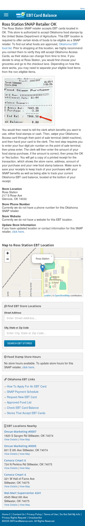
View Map (24, 439)
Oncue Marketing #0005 (20, 446)
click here (18, 231)
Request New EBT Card (22, 397)
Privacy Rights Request (14, 518)
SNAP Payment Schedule (23, 392)
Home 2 (6, 514)
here (82, 8)
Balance (41, 15)
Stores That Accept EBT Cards (26, 413)
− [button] (7, 259)
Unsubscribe (35, 518)
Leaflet (47, 295)
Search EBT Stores (19, 343)
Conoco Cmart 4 (15, 474)
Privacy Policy (34, 514)
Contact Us (19, 514)
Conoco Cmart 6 (15, 460)
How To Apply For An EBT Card (26, 386)
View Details (11, 439)
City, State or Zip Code (16, 327)
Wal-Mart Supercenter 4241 (22, 493)
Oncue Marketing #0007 (20, 431)
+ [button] (7, 253)
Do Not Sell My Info (70, 514)
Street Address (12, 312)
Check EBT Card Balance (23, 408)
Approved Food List (19, 402)
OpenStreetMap (62, 295)
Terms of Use (51, 514)
